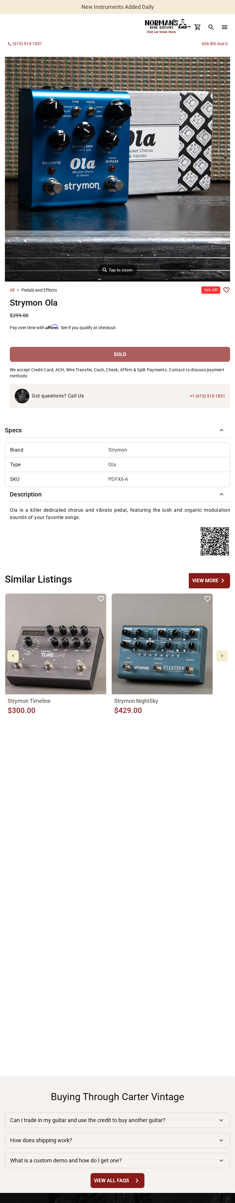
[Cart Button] (197, 27)
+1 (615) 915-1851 (207, 396)
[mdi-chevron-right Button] (222, 656)
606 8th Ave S (215, 43)
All (12, 290)
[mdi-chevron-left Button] (13, 656)
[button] (117, 430)
